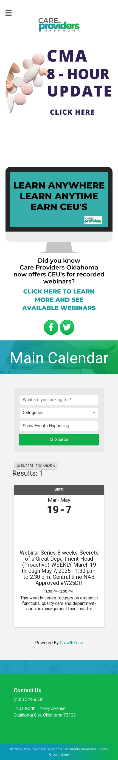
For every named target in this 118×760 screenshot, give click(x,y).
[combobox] (59, 413)
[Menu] (8, 12)
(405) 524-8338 (29, 699)
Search (61, 439)
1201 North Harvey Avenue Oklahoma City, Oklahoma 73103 (45, 711)
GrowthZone (71, 643)
